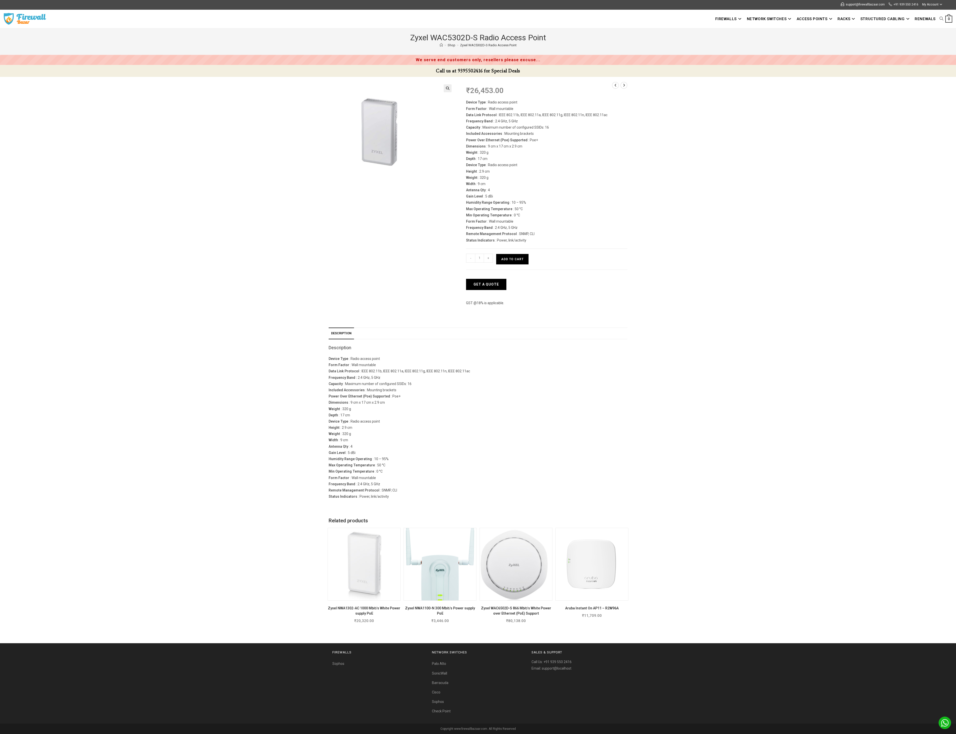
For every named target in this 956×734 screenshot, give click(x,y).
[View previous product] (615, 85)
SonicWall (439, 673)
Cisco (436, 692)
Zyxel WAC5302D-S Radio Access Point (488, 45)
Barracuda (440, 683)
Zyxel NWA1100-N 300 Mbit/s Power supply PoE (440, 610)
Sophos (338, 664)
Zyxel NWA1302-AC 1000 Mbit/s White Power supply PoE (364, 610)
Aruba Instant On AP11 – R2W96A (592, 608)
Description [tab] (341, 333)
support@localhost (556, 668)
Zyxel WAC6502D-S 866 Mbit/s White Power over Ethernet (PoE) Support (516, 610)
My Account (930, 4)
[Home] (441, 45)
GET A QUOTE (486, 284)
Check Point (441, 711)
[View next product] (623, 85)
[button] (448, 88)
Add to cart (512, 259)
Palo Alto (439, 664)
